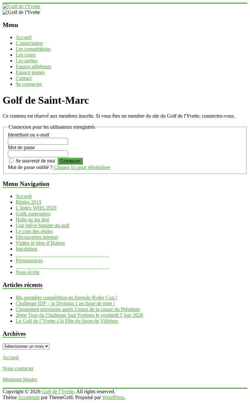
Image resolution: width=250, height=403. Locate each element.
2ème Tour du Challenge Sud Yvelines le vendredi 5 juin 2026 (79, 315)
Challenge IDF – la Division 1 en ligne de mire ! (65, 303)
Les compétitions (33, 49)
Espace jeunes (30, 72)
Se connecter (29, 84)
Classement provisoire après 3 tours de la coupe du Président (78, 309)
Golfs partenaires (33, 213)
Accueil (24, 37)
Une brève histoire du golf (42, 225)
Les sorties (26, 60)
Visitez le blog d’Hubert (40, 243)
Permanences (29, 260)
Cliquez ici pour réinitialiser (82, 167)
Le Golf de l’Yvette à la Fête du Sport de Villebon (67, 321)
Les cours (25, 55)
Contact (24, 78)
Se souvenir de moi (35, 160)
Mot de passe (21, 147)
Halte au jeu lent (32, 219)
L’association (29, 43)
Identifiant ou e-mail (28, 134)
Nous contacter (18, 368)
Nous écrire (27, 272)
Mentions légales (20, 379)
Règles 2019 (28, 202)
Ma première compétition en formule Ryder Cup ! (66, 297)
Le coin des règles (34, 231)
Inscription (26, 249)
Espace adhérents (33, 66)
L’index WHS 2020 (36, 208)
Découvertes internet (37, 237)
